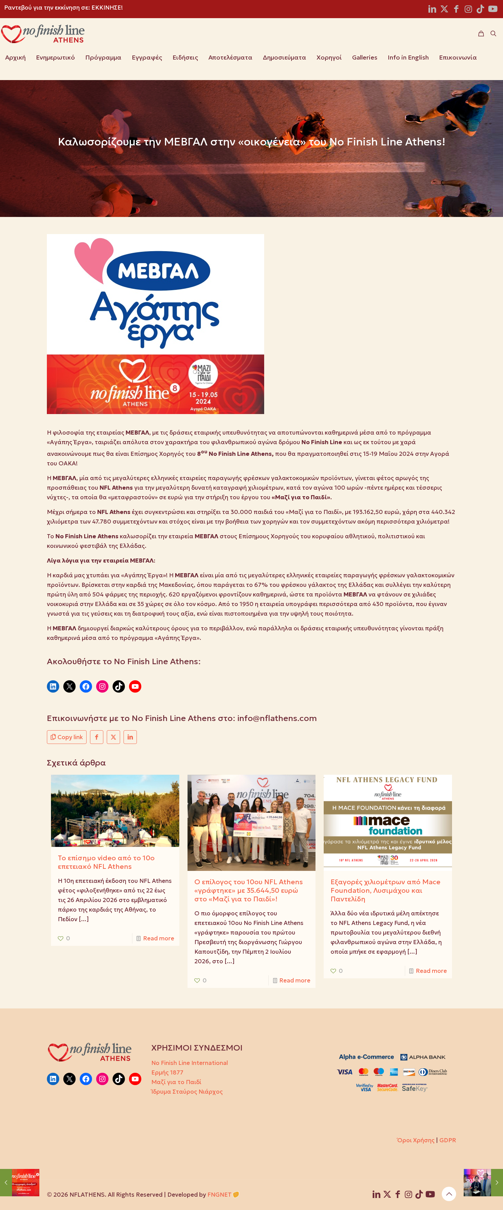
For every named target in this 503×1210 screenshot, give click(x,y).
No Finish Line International (189, 1063)
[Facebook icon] (456, 10)
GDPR (447, 1140)
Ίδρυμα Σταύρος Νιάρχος (187, 1091)
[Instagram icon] (468, 10)
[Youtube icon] (493, 10)
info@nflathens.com (277, 718)
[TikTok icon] (480, 10)
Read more (158, 938)
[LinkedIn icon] (432, 10)
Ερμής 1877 (167, 1072)
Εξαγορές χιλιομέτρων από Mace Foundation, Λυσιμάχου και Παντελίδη (385, 890)
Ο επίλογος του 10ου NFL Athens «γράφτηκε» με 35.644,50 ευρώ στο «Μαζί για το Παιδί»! (248, 890)
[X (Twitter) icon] (444, 10)
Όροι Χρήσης (416, 1140)
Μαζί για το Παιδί (176, 1082)
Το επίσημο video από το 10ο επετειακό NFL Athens (106, 862)
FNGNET (219, 1194)
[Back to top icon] (449, 1194)
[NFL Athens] (43, 33)
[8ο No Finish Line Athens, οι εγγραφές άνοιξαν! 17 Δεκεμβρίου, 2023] (19, 1182)
